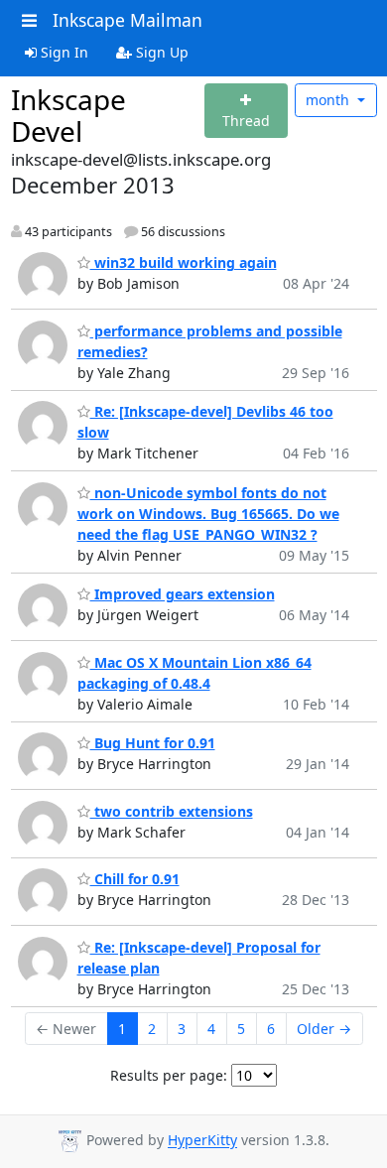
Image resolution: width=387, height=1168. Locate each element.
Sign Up (160, 52)
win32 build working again (183, 262)
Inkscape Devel (68, 115)
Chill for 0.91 (135, 878)
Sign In (62, 52)
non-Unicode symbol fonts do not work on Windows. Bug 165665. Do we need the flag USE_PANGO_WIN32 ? (208, 513)
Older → (324, 1028)
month (329, 99)
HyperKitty (202, 1140)
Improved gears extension (182, 593)
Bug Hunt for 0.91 (152, 742)
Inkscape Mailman (127, 20)
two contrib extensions (171, 811)
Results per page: (168, 1075)
